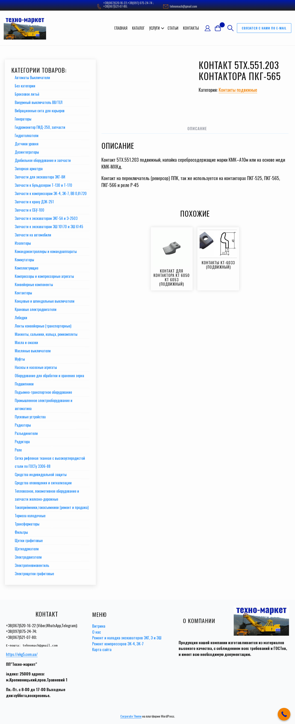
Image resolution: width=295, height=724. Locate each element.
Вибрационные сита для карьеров (40, 110)
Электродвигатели (28, 557)
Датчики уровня (26, 144)
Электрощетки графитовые (34, 573)
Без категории (25, 86)
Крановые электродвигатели (35, 309)
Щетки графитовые (29, 540)
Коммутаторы (24, 259)
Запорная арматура (29, 168)
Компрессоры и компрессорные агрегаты (44, 276)
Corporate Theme (131, 716)
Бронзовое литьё (27, 94)
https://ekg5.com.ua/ (22, 654)
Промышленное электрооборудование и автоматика (43, 404)
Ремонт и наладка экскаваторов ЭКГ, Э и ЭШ (126, 638)
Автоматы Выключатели (32, 77)
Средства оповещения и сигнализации (43, 483)
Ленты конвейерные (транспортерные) (43, 326)
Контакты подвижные (238, 89)
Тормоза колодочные (30, 515)
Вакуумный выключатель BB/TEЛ (38, 102)
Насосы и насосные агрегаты (36, 367)
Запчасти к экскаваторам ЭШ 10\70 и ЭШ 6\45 (49, 226)
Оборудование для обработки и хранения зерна (49, 375)
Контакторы (23, 293)
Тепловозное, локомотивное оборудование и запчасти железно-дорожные (47, 495)
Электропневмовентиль (32, 565)
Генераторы (23, 119)
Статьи (173, 28)
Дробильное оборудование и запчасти (43, 160)
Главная (120, 28)
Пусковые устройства (30, 416)
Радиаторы (23, 425)
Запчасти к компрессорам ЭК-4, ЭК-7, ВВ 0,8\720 (51, 193)
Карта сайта (102, 649)
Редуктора (22, 441)
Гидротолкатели (26, 135)
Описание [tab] (197, 128)
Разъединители (26, 433)
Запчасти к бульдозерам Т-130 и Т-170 (43, 185)
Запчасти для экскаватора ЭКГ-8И (40, 177)
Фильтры (21, 532)
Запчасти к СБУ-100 (29, 210)
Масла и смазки (26, 342)
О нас (96, 632)
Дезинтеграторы (27, 152)
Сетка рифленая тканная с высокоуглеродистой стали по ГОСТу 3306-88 (50, 462)
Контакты (191, 28)
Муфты (20, 359)
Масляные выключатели (33, 350)
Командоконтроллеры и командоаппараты (46, 251)
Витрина (98, 626)
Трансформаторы (27, 524)
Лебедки (21, 317)
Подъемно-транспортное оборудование (43, 392)
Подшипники (24, 384)
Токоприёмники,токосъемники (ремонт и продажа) (51, 507)
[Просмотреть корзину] (219, 28)
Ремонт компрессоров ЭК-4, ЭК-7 (118, 643)
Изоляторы (23, 243)
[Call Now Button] (284, 714)
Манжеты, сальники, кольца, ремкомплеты (46, 334)
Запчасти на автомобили (33, 235)
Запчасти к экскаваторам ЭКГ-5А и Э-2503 (46, 218)
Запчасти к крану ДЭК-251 (34, 201)
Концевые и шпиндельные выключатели (44, 301)
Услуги (154, 28)
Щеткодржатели (27, 549)
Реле (18, 450)
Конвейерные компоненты (34, 284)
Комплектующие (26, 268)
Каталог (138, 28)
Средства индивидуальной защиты (41, 474)
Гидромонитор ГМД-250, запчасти (40, 127)
